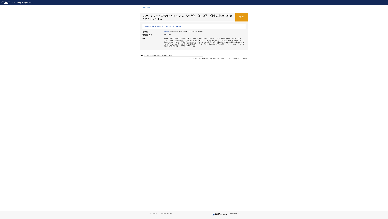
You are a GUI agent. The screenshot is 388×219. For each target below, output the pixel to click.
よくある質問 (162, 213)
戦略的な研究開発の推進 (152, 26)
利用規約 (169, 213)
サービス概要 (153, 213)
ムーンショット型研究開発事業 (171, 26)
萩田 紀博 (166, 31)
